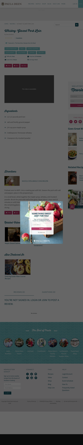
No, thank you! (41, 232)
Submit (41, 228)
